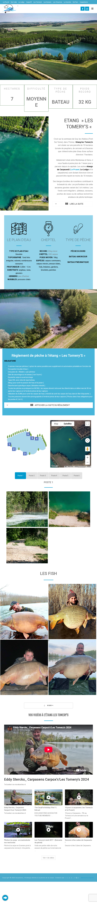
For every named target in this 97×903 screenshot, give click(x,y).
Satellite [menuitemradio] (68, 423)
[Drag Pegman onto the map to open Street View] (87, 449)
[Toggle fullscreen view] (87, 423)
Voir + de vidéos (48, 858)
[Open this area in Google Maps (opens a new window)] (55, 466)
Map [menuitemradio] (56, 423)
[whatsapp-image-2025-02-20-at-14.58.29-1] (72, 667)
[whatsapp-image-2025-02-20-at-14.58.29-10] (72, 611)
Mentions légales (87, 878)
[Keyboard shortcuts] (65, 467)
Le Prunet (75, 169)
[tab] (20, 475)
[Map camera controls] (87, 440)
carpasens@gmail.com (32, 10)
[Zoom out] (87, 462)
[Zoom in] (87, 457)
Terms (88, 466)
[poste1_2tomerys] (27, 509)
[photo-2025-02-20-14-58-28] (24, 611)
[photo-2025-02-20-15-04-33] (24, 667)
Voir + (50, 705)
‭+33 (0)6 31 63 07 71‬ (12, 10)
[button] (71, 441)
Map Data (70, 466)
